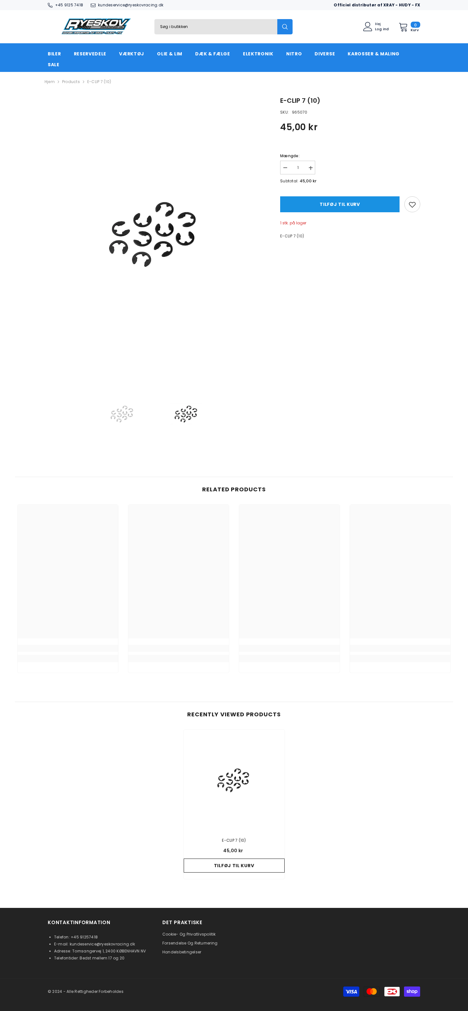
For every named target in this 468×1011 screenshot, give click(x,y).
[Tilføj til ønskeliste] (412, 205)
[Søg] (223, 26)
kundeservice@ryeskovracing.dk (130, 5)
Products (71, 81)
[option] (154, 234)
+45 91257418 (84, 937)
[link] (68, 648)
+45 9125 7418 (69, 5)
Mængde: (290, 156)
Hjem (50, 81)
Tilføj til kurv (340, 204)
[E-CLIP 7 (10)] (234, 780)
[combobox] (215, 26)
